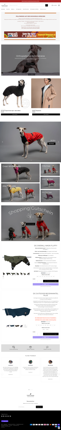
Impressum (5, 424)
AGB (2, 424)
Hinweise (10, 425)
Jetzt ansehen (14, 114)
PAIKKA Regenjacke (36, 110)
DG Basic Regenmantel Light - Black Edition (11, 110)
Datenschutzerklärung (11, 424)
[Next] (59, 374)
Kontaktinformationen (4, 425)
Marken (12, 9)
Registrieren (39, 406)
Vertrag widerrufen (16, 425)
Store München (26, 9)
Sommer (8, 9)
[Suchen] (46, 5)
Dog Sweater (51, 143)
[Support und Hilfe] (47, 348)
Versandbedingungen (19, 424)
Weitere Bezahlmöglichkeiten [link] (45, 286)
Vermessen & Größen (34, 9)
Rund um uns (43, 9)
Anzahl (34, 331)
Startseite (3, 9)
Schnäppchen (18, 9)
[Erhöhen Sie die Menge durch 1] (41, 281)
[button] (3, 142)
